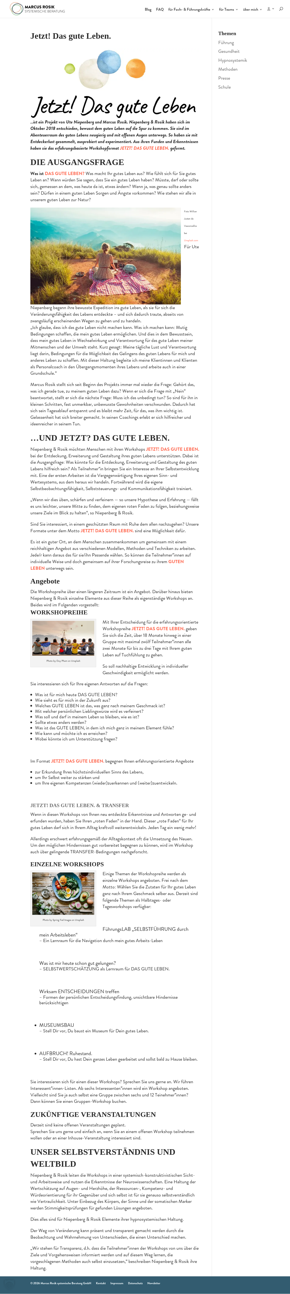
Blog (148, 10)
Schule (224, 87)
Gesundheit (229, 51)
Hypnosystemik (232, 60)
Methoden (228, 69)
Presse (224, 78)
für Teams (226, 10)
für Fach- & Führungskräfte (189, 10)
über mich (250, 10)
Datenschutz (135, 1283)
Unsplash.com (191, 240)
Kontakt (101, 1283)
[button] (9, 1284)
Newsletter (153, 1283)
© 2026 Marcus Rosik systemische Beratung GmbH (60, 1283)
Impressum (116, 1283)
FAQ (160, 10)
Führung (226, 42)
